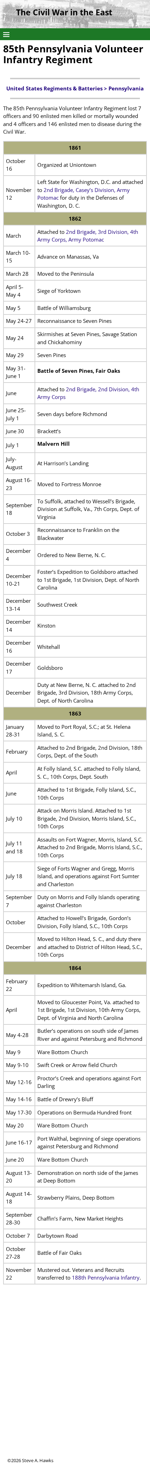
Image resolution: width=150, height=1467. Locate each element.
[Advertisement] (75, 1382)
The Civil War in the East (64, 12)
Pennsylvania (126, 88)
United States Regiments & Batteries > (57, 88)
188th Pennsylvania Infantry (106, 1277)
